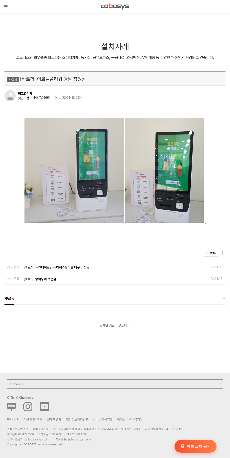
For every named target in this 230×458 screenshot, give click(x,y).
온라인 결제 (54, 419)
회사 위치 (13, 419)
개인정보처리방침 (77, 419)
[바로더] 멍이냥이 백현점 (40, 279)
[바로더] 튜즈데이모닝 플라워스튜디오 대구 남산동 (56, 267)
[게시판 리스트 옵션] (222, 253)
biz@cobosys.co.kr (36, 439)
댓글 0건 (23, 98)
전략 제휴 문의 (32, 419)
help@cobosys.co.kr (77, 439)
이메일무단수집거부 (130, 419)
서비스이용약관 (103, 419)
